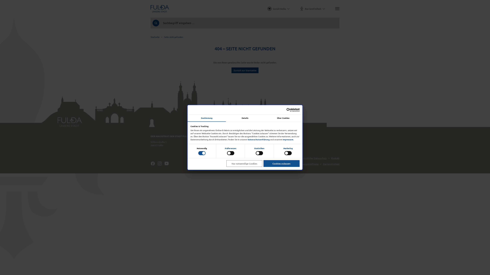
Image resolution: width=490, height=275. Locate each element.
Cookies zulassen (281, 163)
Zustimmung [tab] (206, 118)
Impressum (288, 139)
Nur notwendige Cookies (244, 163)
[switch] (230, 153)
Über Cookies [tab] (283, 118)
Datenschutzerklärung (259, 139)
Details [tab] (245, 118)
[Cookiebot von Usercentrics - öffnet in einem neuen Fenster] (288, 110)
